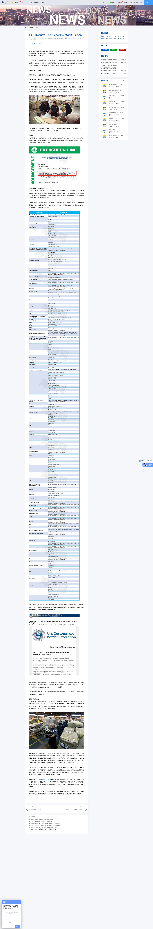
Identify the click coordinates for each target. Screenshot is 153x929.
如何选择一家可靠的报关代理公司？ (116, 118)
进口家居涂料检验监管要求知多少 (116, 84)
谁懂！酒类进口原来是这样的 (115, 90)
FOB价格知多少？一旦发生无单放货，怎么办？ (117, 101)
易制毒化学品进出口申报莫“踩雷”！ (116, 135)
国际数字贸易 (45, 779)
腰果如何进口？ (112, 129)
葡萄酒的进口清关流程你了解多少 (116, 112)
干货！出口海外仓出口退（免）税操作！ (117, 95)
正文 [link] (37, 27)
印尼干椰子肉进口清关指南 (114, 124)
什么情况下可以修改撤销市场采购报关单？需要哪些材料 (117, 107)
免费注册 (148, 2)
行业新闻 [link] (31, 27)
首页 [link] (26, 27)
